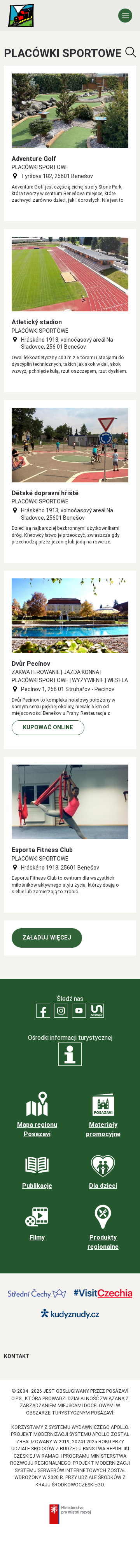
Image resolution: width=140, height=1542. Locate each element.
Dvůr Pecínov (31, 663)
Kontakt (17, 1356)
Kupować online (48, 727)
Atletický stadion (37, 322)
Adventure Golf (34, 158)
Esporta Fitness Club (42, 850)
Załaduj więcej (47, 937)
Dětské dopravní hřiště (45, 493)
